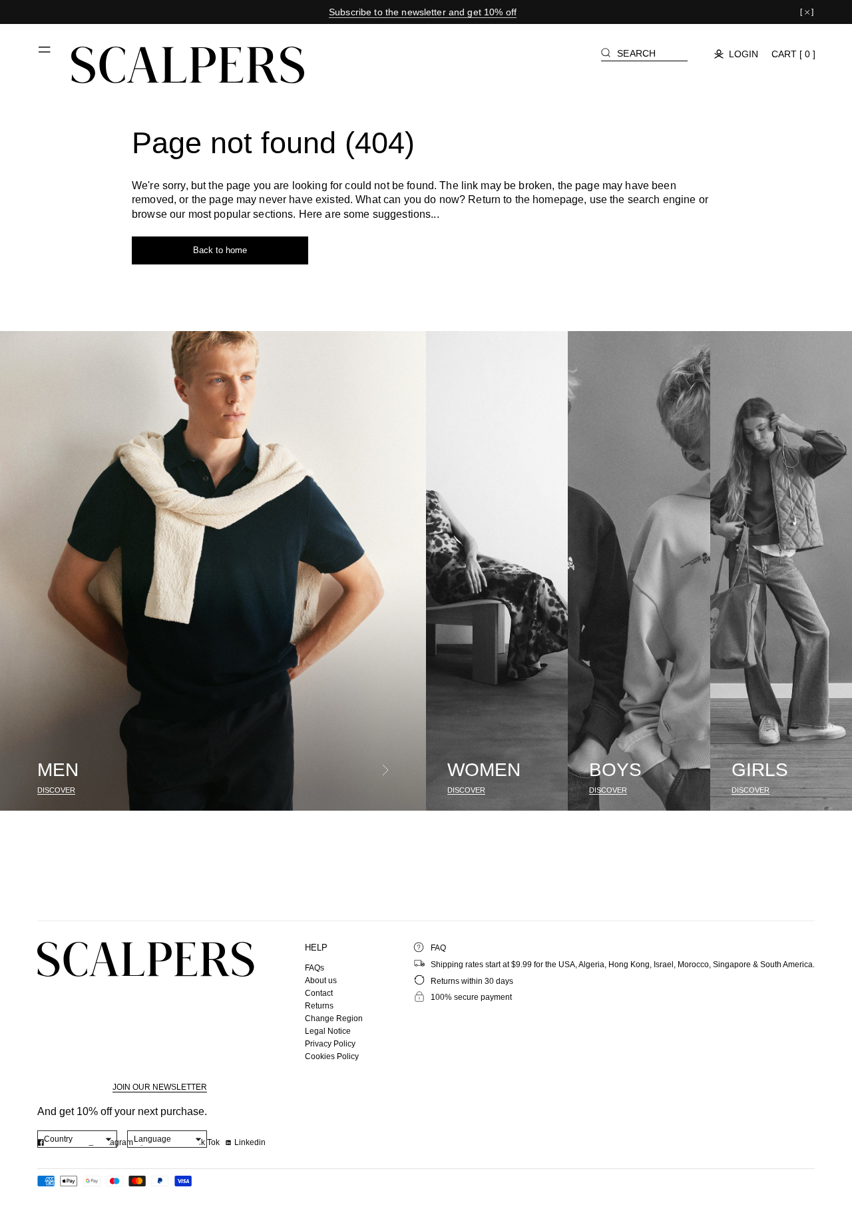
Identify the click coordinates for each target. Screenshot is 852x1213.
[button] (45, 55)
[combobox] (77, 1139)
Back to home (220, 250)
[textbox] (77, 1139)
